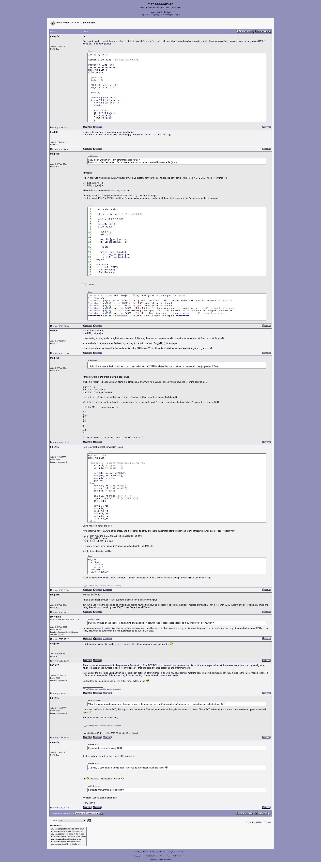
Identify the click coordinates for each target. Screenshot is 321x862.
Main (66, 22)
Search (159, 12)
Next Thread (264, 822)
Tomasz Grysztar (159, 856)
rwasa (168, 859)
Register (167, 12)
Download (147, 852)
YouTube (183, 856)
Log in (177, 15)
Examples (171, 852)
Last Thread (253, 822)
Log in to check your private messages (157, 15)
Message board (183, 852)
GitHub (175, 856)
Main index (136, 852)
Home (152, 12)
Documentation (158, 852)
